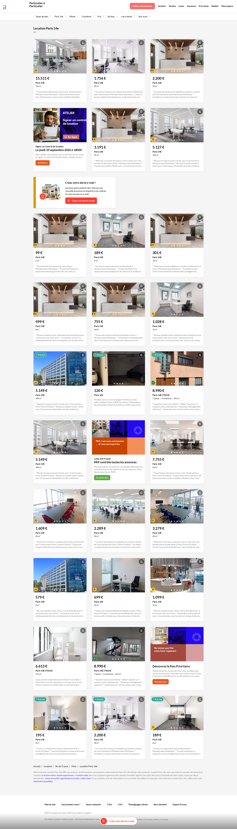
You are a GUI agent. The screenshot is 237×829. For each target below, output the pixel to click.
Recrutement (160, 804)
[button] (54, 70)
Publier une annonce (142, 6)
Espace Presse (180, 804)
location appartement (65, 775)
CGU (109, 804)
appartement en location (70, 778)
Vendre (172, 6)
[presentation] (36, 57)
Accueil (36, 766)
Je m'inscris (42, 163)
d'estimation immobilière (43, 781)
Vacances (191, 6)
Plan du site (50, 804)
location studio (82, 775)
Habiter (215, 6)
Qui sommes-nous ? (70, 804)
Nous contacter (93, 804)
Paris (74, 766)
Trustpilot (87, 813)
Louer (181, 6)
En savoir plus (102, 477)
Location (48, 766)
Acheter (162, 6)
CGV (120, 804)
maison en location (52, 778)
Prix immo (204, 6)
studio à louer (85, 778)
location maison (50, 775)
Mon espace (227, 6)
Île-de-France (61, 766)
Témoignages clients (138, 804)
